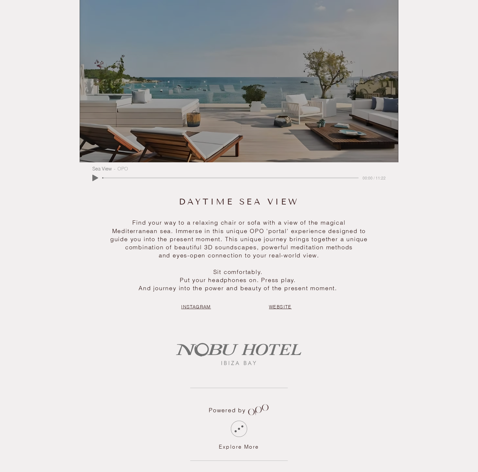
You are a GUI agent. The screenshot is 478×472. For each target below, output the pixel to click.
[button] (258, 410)
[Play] (95, 178)
